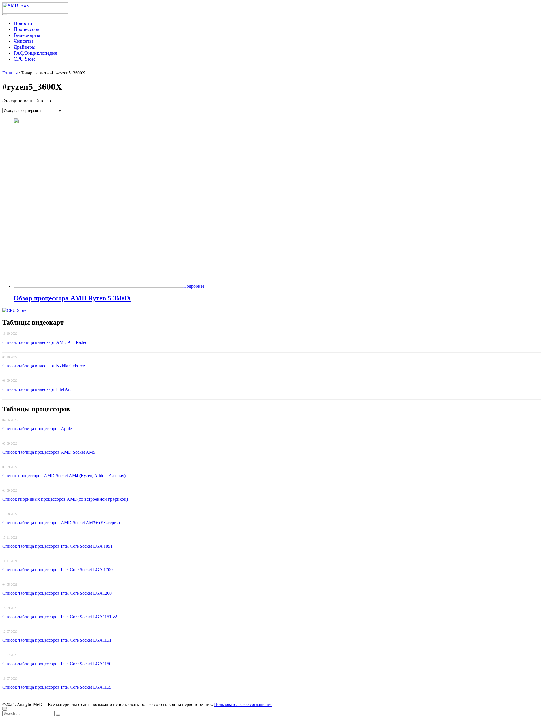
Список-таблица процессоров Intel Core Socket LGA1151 (56, 640)
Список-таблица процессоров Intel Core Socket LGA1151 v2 (59, 616)
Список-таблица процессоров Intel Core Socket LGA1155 (56, 687)
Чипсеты (23, 41)
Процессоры (27, 29)
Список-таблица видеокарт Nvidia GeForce (43, 365)
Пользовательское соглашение (243, 704)
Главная (10, 73)
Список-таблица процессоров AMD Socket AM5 (48, 452)
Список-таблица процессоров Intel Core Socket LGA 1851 (57, 546)
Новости (23, 23)
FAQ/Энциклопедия (35, 53)
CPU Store (25, 59)
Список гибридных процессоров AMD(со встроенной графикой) (65, 499)
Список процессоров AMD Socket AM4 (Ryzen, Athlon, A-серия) (64, 475)
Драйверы (24, 47)
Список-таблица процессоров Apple (37, 428)
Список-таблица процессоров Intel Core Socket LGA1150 (56, 663)
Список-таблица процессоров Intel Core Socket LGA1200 (57, 593)
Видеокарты (27, 35)
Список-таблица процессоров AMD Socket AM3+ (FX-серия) (61, 522)
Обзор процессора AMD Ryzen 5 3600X (72, 298)
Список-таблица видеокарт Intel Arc (37, 389)
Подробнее (193, 286)
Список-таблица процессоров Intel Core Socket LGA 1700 (57, 569)
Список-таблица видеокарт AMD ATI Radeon (46, 342)
